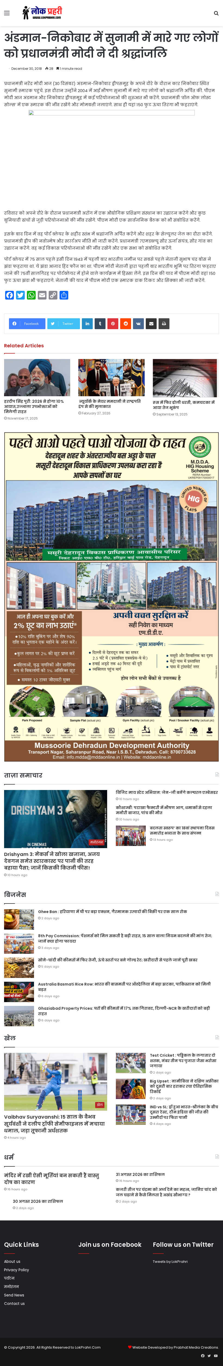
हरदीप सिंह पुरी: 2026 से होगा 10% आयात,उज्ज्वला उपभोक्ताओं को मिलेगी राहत (34, 406)
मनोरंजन (11, 1286)
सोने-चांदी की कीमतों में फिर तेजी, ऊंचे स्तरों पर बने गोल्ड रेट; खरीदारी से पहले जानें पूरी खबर (117, 960)
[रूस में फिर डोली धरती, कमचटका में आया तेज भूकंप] (186, 378)
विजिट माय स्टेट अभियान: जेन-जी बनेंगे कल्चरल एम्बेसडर (167, 792)
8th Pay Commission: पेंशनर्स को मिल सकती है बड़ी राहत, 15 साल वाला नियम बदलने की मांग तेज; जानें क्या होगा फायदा (125, 938)
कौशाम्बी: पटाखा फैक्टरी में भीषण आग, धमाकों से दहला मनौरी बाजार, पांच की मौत (164, 810)
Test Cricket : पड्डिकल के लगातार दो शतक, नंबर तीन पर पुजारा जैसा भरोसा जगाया (183, 1061)
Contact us (14, 1303)
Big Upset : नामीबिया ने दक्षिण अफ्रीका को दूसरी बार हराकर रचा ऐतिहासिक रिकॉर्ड (184, 1086)
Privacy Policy (16, 1270)
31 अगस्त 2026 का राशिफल (140, 1174)
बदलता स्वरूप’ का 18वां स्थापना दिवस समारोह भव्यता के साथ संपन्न (182, 830)
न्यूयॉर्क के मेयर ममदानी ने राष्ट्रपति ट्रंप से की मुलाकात (109, 404)
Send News (14, 1295)
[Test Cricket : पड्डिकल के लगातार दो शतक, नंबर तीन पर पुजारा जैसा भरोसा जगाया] (131, 1063)
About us (12, 1261)
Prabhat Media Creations (196, 1347)
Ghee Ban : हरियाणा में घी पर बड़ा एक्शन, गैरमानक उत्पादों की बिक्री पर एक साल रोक (112, 911)
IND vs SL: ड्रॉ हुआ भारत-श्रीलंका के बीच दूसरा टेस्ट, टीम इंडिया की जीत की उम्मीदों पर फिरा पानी (184, 1112)
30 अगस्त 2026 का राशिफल (38, 1201)
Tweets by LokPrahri (170, 1261)
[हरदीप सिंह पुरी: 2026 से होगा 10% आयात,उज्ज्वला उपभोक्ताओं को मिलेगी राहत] (37, 377)
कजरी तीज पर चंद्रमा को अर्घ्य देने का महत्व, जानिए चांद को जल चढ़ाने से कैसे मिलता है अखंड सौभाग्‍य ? (166, 1192)
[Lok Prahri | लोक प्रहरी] (43, 13)
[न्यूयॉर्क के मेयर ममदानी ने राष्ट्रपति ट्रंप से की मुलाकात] (111, 377)
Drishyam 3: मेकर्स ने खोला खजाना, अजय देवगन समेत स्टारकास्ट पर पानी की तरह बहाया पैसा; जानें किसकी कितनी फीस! (52, 861)
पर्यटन (9, 1278)
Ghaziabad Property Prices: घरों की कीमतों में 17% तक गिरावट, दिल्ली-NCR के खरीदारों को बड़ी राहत (124, 1011)
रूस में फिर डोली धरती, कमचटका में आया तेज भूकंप (184, 405)
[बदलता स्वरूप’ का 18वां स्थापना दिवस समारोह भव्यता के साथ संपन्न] (131, 836)
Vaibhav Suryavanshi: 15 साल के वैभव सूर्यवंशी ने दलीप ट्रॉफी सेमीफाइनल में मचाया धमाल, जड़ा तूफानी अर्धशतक (54, 1123)
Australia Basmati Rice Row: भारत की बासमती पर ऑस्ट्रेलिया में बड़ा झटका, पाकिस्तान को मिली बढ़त (124, 986)
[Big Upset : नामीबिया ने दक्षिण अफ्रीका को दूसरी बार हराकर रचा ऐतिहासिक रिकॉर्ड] (131, 1089)
